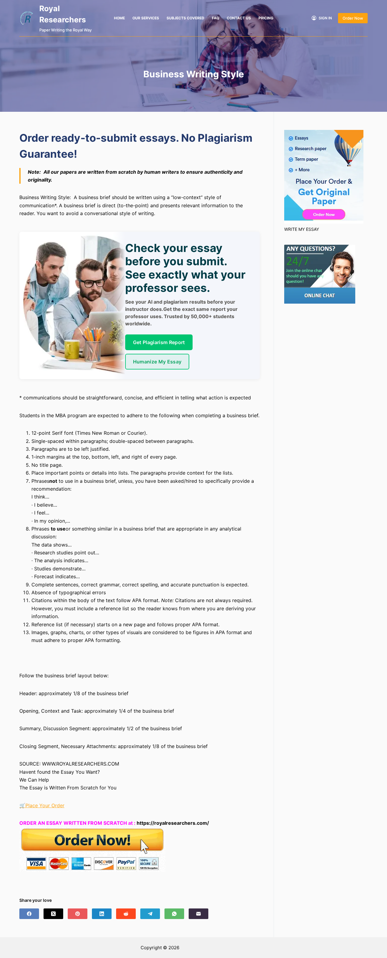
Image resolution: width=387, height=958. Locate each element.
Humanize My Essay (157, 362)
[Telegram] (150, 913)
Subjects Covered (185, 18)
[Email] (198, 913)
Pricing (266, 18)
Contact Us (239, 18)
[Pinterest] (77, 913)
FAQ (215, 18)
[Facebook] (29, 913)
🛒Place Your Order (41, 805)
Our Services (145, 18)
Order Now (353, 18)
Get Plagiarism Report (159, 342)
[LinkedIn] (102, 913)
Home (119, 18)
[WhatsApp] (174, 913)
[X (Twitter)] (53, 913)
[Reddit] (126, 913)
